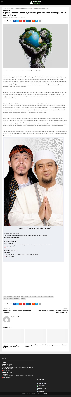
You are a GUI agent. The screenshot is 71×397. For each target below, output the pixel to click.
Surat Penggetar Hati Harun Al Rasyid (56, 345)
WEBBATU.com (46, 393)
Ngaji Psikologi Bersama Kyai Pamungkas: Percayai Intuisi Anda (17, 311)
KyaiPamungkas (7, 17)
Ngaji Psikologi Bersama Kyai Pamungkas (11, 298)
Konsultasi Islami (6, 10)
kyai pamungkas (17, 296)
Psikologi (23, 298)
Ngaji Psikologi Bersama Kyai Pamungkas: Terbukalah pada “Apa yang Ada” (53, 311)
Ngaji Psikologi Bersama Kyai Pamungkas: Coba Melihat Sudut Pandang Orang (11, 346)
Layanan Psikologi (24, 296)
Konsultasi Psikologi (8, 296)
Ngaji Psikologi (33, 296)
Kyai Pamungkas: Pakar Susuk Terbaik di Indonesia (35, 345)
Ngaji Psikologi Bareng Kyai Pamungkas (45, 296)
